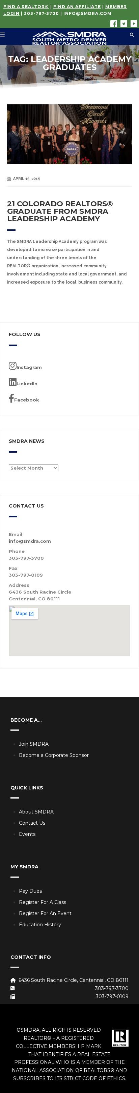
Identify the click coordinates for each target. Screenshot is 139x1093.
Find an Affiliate (77, 6)
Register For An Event (45, 913)
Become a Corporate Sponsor (54, 755)
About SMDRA (36, 812)
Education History (40, 925)
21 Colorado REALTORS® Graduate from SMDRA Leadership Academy (60, 211)
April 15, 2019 (26, 179)
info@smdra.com (87, 13)
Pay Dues (30, 891)
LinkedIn (27, 383)
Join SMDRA (34, 744)
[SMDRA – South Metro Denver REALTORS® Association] (69, 36)
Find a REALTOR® (26, 6)
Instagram (29, 367)
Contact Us (32, 823)
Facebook (26, 400)
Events (27, 834)
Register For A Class (42, 902)
